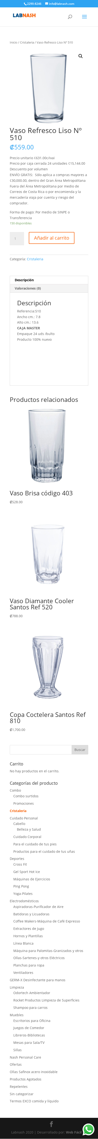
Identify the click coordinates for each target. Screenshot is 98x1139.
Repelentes (19, 1086)
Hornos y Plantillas (28, 936)
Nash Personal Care (25, 1057)
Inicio (13, 42)
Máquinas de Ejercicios (31, 879)
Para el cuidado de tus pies (35, 844)
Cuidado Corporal (27, 836)
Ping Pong (21, 886)
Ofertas (16, 1064)
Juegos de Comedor (28, 1028)
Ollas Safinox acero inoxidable (34, 1072)
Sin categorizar (22, 1094)
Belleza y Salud (29, 829)
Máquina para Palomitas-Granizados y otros (48, 950)
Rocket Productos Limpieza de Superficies (46, 1000)
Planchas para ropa (28, 965)
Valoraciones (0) (28, 288)
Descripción (24, 280)
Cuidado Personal (24, 818)
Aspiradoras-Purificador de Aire (38, 906)
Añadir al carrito (51, 238)
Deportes (17, 858)
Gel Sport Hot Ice (26, 871)
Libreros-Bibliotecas (29, 1035)
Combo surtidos (26, 796)
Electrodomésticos (24, 901)
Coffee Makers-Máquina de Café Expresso (46, 921)
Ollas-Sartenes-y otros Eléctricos (39, 958)
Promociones (23, 803)
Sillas (17, 1050)
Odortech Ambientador (31, 993)
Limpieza (17, 987)
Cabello (19, 823)
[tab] (49, 280)
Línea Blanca (23, 943)
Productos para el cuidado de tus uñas (44, 851)
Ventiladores (23, 972)
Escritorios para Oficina (31, 1020)
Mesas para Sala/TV (28, 1042)
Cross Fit (20, 864)
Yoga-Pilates (23, 893)
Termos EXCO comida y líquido (34, 1101)
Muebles (17, 1015)
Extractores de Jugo (28, 928)
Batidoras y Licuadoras (31, 914)
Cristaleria (27, 42)
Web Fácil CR (76, 1132)
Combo (15, 790)
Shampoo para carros (30, 1007)
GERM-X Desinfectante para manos (37, 980)
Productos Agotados (25, 1079)
